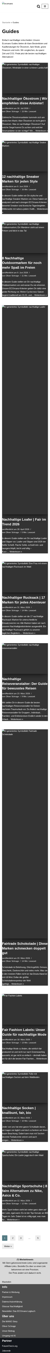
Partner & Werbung (10, 1292)
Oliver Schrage (12, 111)
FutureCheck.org (9, 1346)
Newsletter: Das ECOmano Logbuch (18, 1311)
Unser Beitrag (8, 1331)
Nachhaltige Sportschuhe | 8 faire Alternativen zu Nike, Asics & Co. (24, 1190)
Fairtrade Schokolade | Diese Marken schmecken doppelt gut (25, 948)
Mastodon (6, 1282)
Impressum (7, 1297)
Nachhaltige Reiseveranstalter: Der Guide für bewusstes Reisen (25, 683)
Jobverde (6, 1351)
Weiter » (8, 1246)
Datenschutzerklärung (12, 1301)
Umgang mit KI (9, 1335)
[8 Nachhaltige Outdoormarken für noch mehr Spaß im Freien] (25, 237)
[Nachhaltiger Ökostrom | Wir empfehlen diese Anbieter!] (25, 78)
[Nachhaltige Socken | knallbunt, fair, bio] (25, 1087)
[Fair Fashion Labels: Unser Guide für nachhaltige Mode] (25, 1009)
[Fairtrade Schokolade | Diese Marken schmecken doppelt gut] (25, 833)
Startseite (6, 22)
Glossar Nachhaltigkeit (12, 1306)
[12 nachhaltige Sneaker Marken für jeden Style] (25, 156)
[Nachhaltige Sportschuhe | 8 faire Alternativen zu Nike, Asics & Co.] (25, 1165)
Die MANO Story (10, 1321)
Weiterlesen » (41, 131)
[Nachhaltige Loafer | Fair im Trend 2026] (25, 409)
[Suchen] (38, 6)
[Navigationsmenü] (45, 6)
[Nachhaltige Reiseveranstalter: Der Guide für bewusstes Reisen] (25, 658)
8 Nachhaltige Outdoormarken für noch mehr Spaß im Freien (22, 262)
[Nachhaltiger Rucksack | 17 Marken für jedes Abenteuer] (25, 577)
